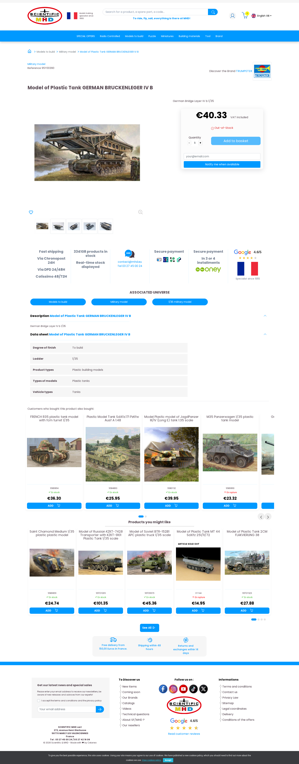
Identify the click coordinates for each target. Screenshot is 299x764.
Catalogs (128, 703)
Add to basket (236, 140)
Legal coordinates (234, 709)
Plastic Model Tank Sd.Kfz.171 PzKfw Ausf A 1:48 (113, 418)
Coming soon (131, 692)
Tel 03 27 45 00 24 (129, 266)
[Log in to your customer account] (232, 17)
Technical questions (135, 714)
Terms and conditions (237, 687)
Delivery (227, 714)
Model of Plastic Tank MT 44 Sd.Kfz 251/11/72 (198, 533)
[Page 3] (262, 619)
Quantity (195, 138)
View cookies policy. (151, 760)
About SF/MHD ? (133, 720)
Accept (168, 760)
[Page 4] (265, 619)
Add (51, 505)
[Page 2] (146, 516)
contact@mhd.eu (130, 262)
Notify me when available (222, 164)
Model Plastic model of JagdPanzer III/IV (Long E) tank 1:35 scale (171, 418)
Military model (36, 64)
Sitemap (228, 703)
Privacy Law (230, 698)
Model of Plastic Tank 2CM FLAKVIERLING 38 (247, 533)
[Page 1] (141, 516)
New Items (129, 687)
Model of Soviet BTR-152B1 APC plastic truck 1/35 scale (149, 533)
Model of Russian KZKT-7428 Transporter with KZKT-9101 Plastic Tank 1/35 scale (101, 535)
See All (146, 628)
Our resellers (131, 725)
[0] (245, 17)
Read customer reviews (184, 734)
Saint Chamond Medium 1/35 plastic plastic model (52, 533)
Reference (34, 68)
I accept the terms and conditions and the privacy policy (71, 700)
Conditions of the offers (238, 720)
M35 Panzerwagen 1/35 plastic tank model (230, 418)
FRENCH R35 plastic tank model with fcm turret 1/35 (54, 418)
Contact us (229, 692)
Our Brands (130, 698)
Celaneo (92, 742)
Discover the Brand (222, 71)
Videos (126, 709)
